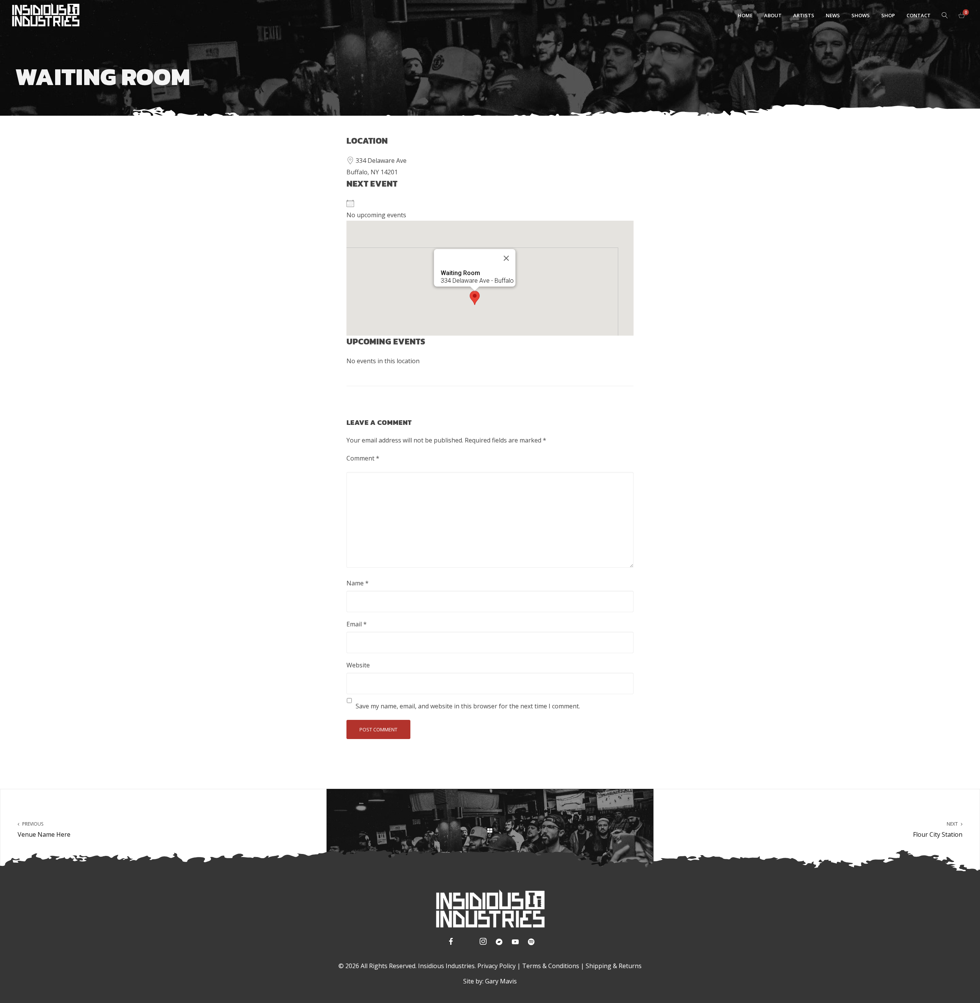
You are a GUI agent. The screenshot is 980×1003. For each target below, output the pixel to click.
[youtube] (515, 943)
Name (357, 583)
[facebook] (449, 942)
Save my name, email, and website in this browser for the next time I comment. (468, 706)
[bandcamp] (498, 942)
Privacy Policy (496, 966)
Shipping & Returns (614, 966)
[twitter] (466, 942)
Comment (362, 458)
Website (358, 665)
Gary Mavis (501, 981)
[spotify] (530, 942)
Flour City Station (937, 830)
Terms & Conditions (550, 966)
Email (356, 624)
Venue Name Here (44, 830)
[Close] (506, 258)
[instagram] (482, 942)
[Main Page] (490, 830)
